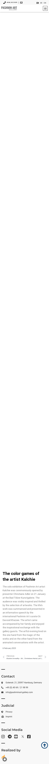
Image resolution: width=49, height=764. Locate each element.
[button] (45, 8)
